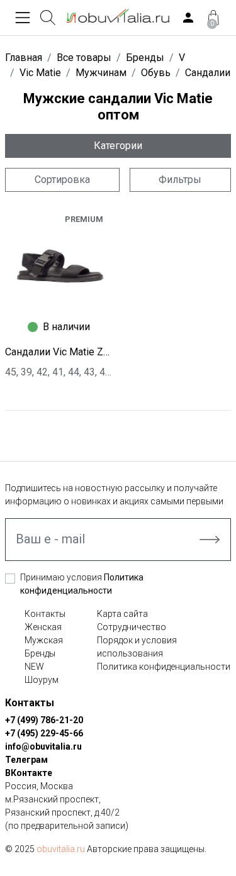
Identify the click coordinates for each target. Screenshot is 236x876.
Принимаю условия (81, 584)
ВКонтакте (28, 773)
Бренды (40, 653)
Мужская (44, 640)
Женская (43, 627)
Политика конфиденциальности (163, 667)
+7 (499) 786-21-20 (44, 720)
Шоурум (42, 680)
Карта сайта (122, 614)
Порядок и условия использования (137, 646)
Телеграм (26, 760)
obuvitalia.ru (61, 849)
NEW (34, 667)
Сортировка (62, 180)
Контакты (45, 614)
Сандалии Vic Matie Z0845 (59, 352)
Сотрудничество (131, 627)
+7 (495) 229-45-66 (44, 733)
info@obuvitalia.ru (43, 746)
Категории (118, 146)
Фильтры (180, 180)
